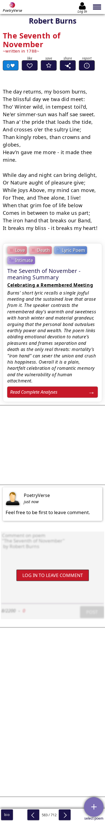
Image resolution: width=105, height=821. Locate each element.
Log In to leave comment (52, 575)
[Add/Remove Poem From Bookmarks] (49, 65)
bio (7, 814)
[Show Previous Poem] (33, 814)
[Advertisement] (52, 445)
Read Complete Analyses (33, 392)
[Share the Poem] (68, 65)
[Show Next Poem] (65, 814)
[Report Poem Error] (87, 65)
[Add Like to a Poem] (30, 65)
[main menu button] (97, 7)
